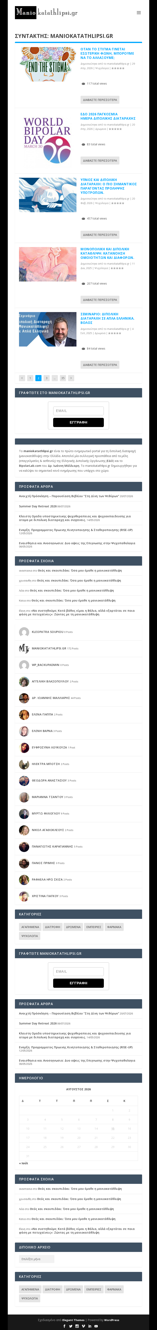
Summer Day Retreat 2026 (38, 506)
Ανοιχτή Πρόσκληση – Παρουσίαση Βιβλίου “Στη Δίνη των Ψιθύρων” (69, 496)
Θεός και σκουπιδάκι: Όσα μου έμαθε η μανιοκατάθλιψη (80, 570)
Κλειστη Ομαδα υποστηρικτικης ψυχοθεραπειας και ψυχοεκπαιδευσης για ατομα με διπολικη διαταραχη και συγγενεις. (75, 518)
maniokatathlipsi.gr (118, 63)
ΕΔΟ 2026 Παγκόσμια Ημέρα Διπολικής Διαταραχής (108, 116)
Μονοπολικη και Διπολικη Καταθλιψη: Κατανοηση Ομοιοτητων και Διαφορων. (107, 253)
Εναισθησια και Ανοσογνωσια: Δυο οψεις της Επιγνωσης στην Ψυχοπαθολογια (77, 543)
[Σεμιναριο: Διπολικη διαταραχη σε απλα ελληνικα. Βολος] (47, 329)
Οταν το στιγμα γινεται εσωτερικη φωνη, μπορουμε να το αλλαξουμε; (107, 53)
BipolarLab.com (30, 466)
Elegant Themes (73, 1320)
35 (63, 378)
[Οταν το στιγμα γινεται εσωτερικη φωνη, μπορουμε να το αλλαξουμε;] (47, 64)
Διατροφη (52, 927)
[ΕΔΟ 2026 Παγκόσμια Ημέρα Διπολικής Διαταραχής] (47, 140)
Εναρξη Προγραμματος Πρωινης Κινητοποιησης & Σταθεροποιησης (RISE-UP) (75, 530)
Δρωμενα (100, 129)
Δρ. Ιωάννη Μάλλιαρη (63, 466)
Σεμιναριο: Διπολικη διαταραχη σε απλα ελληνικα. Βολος (108, 318)
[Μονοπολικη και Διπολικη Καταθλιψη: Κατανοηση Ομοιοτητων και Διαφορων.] (47, 264)
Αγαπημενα (30, 927)
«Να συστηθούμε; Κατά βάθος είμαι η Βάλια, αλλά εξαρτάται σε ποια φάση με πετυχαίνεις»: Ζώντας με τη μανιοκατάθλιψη (77, 612)
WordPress (111, 1320)
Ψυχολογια (102, 68)
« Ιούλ (23, 1163)
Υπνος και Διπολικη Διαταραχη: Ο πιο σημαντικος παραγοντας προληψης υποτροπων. (109, 186)
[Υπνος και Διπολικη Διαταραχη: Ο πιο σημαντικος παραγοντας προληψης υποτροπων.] (47, 195)
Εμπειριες (93, 927)
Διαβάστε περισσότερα (100, 100)
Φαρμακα (114, 927)
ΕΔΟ (110, 461)
